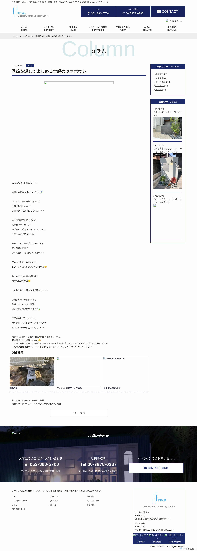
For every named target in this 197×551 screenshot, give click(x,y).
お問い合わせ (175, 541)
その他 (158, 89)
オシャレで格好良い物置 (33, 400)
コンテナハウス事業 (20, 501)
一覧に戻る (78, 413)
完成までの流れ (93, 501)
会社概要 (52, 505)
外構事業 (90, 505)
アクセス (141, 541)
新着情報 (159, 74)
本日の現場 (160, 82)
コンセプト (53, 497)
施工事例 (90, 497)
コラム (30, 66)
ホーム (14, 497)
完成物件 (159, 85)
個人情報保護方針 (19, 509)
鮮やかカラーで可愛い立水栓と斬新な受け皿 (42, 404)
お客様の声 (53, 501)
